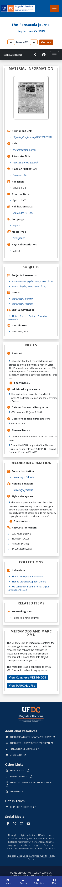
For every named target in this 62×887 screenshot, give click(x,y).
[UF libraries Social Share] (35, 54)
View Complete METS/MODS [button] (27, 677)
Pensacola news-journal (25, 162)
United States (19, 316)
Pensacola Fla (20, 175)
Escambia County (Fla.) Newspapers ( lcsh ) (32, 281)
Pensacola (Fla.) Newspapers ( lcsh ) (29, 286)
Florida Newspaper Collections (28, 576)
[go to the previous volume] (11, 42)
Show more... (22, 382)
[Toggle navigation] (54, 8)
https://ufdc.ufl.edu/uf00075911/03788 (32, 137)
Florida (32, 316)
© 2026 (31, 874)
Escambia (43, 316)
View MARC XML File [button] (22, 685)
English (16, 225)
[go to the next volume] (34, 42)
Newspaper (19, 238)
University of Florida (23, 477)
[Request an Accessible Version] (44, 54)
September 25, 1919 (23, 212)
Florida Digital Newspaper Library (29, 581)
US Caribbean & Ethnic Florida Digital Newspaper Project (28, 588)
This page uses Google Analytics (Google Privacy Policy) (31, 857)
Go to (45, 42)
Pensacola (13, 319)
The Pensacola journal (24, 149)
